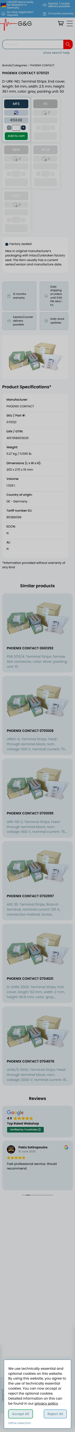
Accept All (20, 1414)
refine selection (19, 1423)
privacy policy (46, 1403)
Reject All (55, 1414)
